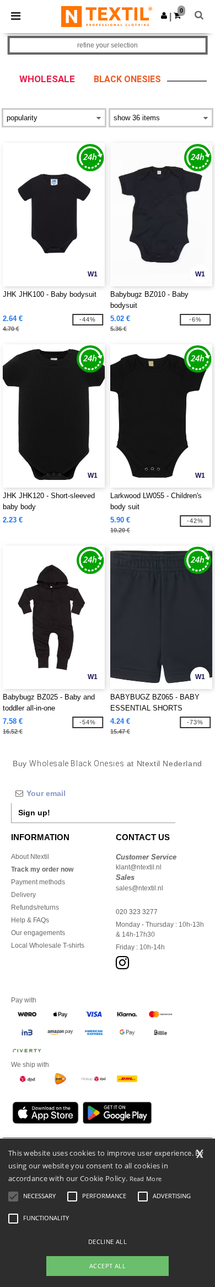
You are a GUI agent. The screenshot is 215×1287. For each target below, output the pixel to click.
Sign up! (34, 812)
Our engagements (38, 933)
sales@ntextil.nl (139, 888)
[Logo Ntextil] (106, 16)
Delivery (23, 895)
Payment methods (38, 882)
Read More (146, 1178)
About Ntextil (30, 857)
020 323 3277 (137, 912)
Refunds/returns (35, 907)
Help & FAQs (30, 920)
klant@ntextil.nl (139, 867)
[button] (164, 15)
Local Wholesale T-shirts (47, 945)
